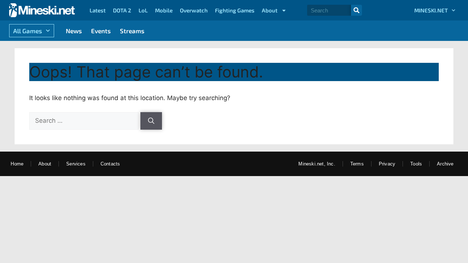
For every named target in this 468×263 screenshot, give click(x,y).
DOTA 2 (122, 10)
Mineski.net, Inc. (316, 164)
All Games (27, 30)
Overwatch (194, 10)
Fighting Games (234, 10)
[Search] (356, 10)
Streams (132, 30)
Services (76, 164)
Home (17, 164)
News (74, 30)
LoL (143, 10)
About (270, 10)
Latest (98, 10)
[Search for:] (84, 120)
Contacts (110, 164)
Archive (445, 164)
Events (101, 30)
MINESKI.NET (431, 10)
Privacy (387, 164)
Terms (357, 164)
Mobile (164, 10)
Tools (416, 164)
